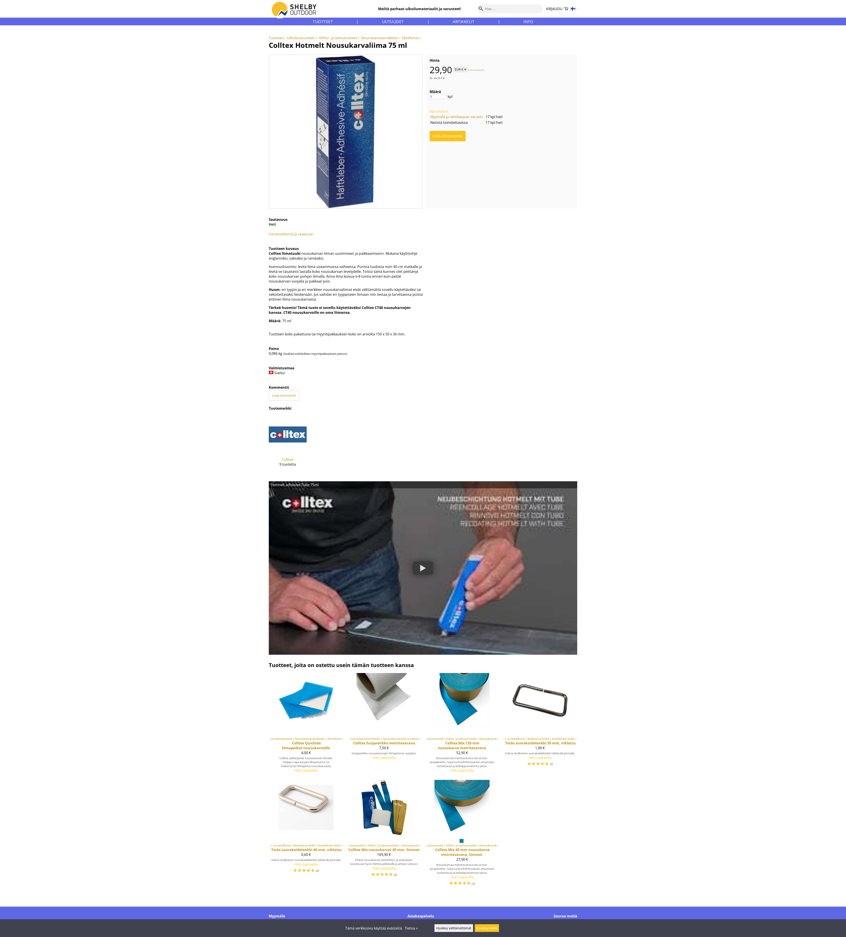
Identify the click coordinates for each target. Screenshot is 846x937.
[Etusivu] (297, 13)
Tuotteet (323, 21)
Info (528, 21)
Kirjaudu (554, 8)
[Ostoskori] (566, 8)
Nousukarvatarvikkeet (380, 37)
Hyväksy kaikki (487, 928)
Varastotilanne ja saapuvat (291, 234)
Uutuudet (393, 21)
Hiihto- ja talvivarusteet (339, 37)
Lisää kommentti (284, 395)
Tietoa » (411, 928)
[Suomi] (574, 8)
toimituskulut (477, 69)
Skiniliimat (411, 37)
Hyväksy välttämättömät (453, 928)
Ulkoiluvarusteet (302, 37)
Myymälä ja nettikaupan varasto (456, 116)
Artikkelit (463, 21)
